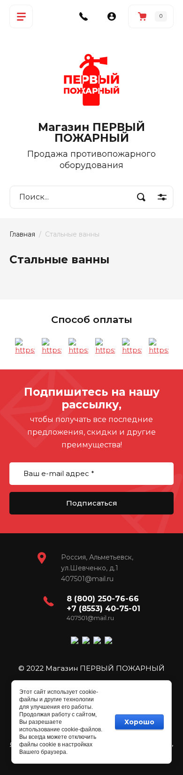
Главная (22, 234)
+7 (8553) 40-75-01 (103, 608)
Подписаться (91, 503)
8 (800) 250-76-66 (103, 598)
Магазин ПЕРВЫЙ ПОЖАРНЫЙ (91, 133)
